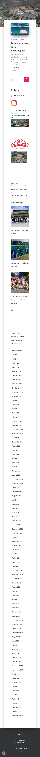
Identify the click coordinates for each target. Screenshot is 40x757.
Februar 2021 (16, 612)
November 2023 (17, 483)
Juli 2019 (15, 686)
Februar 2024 (16, 471)
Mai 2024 (15, 458)
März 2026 (15, 367)
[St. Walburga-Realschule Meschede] (18, 3)
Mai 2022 (15, 554)
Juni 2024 (15, 454)
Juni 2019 (15, 691)
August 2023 (16, 496)
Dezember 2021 (17, 570)
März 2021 (15, 608)
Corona (22, 39)
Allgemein (14, 39)
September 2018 (17, 715)
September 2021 (17, 583)
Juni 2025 (15, 404)
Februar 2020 (16, 657)
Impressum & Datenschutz (20, 741)
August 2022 (16, 546)
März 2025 (15, 417)
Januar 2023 (16, 525)
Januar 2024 (16, 475)
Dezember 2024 (17, 429)
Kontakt (20, 734)
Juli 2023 (15, 500)
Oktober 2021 (16, 579)
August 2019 (16, 682)
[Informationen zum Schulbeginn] (20, 29)
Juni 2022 (15, 550)
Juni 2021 (15, 595)
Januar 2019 (16, 707)
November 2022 (17, 533)
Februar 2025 (16, 421)
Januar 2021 (16, 616)
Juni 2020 (15, 641)
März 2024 (15, 467)
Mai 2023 (15, 508)
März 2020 (15, 653)
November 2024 (17, 433)
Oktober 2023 (16, 487)
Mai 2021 (15, 599)
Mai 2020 (15, 645)
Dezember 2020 (17, 620)
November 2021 (17, 575)
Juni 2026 (15, 355)
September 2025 (17, 392)
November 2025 (17, 384)
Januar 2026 (16, 375)
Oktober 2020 (16, 628)
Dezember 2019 (17, 666)
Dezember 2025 (17, 380)
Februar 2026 (16, 371)
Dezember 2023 (17, 479)
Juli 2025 (15, 400)
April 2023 (15, 512)
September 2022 (17, 541)
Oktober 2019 (16, 674)
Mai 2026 (15, 359)
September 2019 (17, 678)
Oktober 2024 (16, 438)
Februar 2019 (16, 703)
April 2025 (15, 413)
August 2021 (16, 587)
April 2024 (15, 463)
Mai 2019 (15, 695)
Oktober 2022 (16, 537)
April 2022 (15, 558)
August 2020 (16, 637)
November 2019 (17, 670)
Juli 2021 (15, 591)
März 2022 (15, 562)
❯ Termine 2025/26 (17, 95)
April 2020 (15, 649)
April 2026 (15, 363)
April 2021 (15, 604)
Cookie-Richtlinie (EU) (20, 750)
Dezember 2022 (17, 529)
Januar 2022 (16, 566)
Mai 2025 (15, 409)
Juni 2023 (15, 504)
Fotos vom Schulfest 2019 (19, 189)
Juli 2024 (15, 450)
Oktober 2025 (16, 388)
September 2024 (17, 442)
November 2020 (17, 624)
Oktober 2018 (16, 711)
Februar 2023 (16, 521)
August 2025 (16, 396)
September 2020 (17, 633)
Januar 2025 (16, 425)
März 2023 (15, 516)
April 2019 (15, 699)
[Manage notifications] (4, 753)
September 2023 (17, 492)
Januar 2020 (16, 662)
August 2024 (16, 446)
